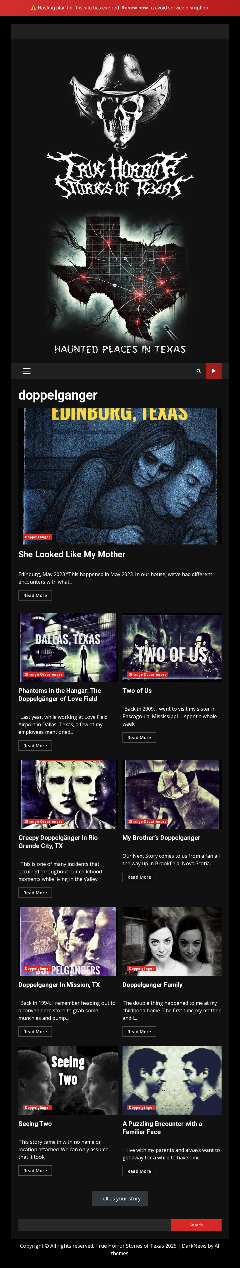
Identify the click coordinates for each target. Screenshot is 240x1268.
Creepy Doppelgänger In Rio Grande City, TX (68, 794)
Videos (214, 371)
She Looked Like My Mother (120, 476)
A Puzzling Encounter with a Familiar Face (172, 1080)
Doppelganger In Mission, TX (68, 941)
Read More (35, 595)
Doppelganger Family (172, 941)
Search (196, 1225)
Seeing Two (68, 1080)
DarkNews (194, 1245)
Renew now (135, 8)
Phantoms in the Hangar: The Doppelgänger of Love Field (68, 647)
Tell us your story (120, 1198)
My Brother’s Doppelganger (172, 794)
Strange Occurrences (43, 674)
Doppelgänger (37, 537)
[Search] (199, 371)
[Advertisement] (120, 282)
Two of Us (172, 647)
